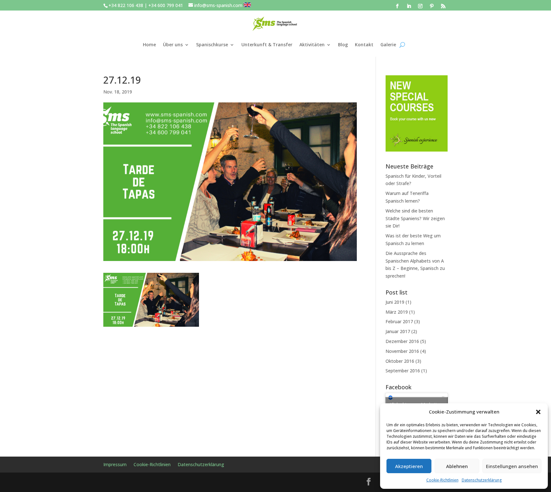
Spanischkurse (212, 44)
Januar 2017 (398, 331)
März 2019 (397, 312)
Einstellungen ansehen (512, 466)
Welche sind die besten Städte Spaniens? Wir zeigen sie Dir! (415, 218)
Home (149, 44)
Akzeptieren (409, 466)
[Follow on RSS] (443, 6)
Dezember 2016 (402, 341)
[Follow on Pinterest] (431, 6)
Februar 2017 (399, 321)
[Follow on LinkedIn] (408, 6)
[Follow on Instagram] (420, 6)
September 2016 (403, 371)
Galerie (388, 44)
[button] (538, 412)
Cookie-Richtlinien (442, 480)
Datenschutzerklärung (482, 480)
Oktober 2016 (400, 361)
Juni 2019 (395, 302)
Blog (343, 44)
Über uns (173, 44)
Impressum (115, 464)
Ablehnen (457, 466)
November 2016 (402, 351)
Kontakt (364, 44)
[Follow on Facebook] (397, 6)
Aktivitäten (312, 44)
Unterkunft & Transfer (266, 44)
